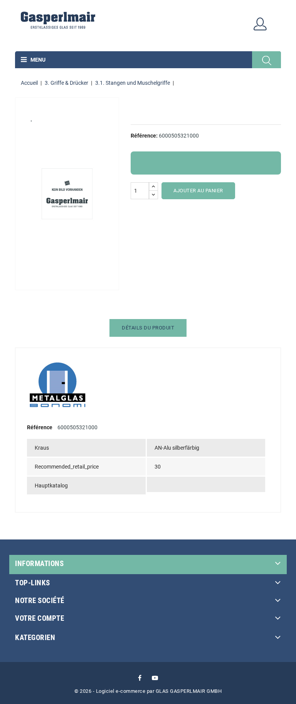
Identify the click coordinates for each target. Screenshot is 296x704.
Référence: (144, 136)
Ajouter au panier (198, 190)
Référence (39, 427)
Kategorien (35, 637)
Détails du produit (148, 328)
